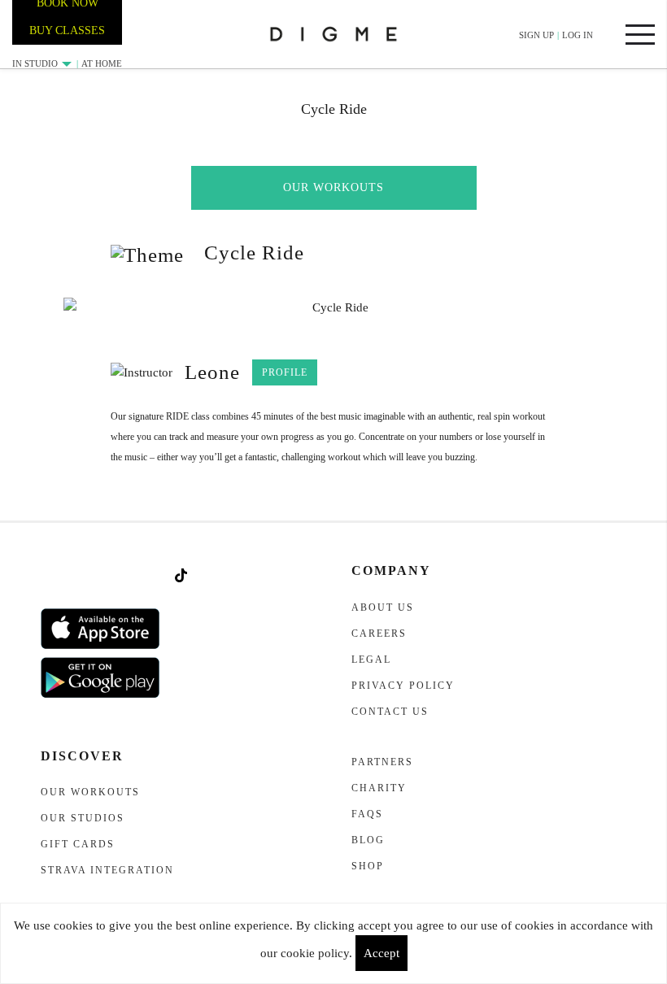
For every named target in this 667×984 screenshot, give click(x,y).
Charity (379, 788)
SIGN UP (536, 35)
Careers (379, 633)
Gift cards (78, 844)
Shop (367, 866)
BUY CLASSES (67, 30)
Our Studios (82, 818)
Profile (284, 372)
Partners (382, 762)
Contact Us (390, 711)
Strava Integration (107, 870)
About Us (382, 607)
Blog (368, 840)
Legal (371, 659)
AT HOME (101, 63)
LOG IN (577, 35)
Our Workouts (333, 187)
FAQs (367, 814)
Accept (381, 953)
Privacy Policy (403, 685)
